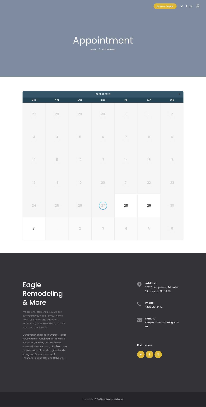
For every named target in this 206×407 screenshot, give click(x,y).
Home (93, 49)
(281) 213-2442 (153, 306)
